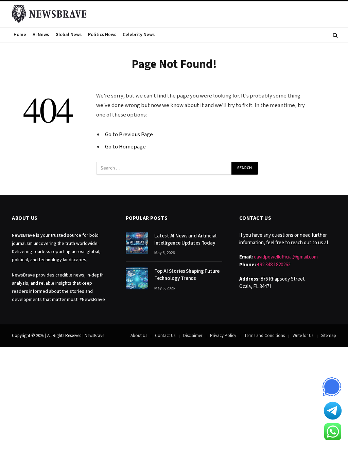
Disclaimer (192, 336)
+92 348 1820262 (273, 264)
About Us (138, 336)
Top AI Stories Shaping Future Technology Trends (187, 275)
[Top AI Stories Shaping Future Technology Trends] (137, 278)
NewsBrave (94, 336)
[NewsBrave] (49, 14)
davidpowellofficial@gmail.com (286, 257)
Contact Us (165, 336)
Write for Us (303, 336)
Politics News (102, 34)
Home (20, 34)
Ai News (41, 34)
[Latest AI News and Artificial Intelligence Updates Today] (137, 243)
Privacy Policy (223, 336)
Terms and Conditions (264, 336)
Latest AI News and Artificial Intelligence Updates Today (185, 239)
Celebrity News (139, 34)
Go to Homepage (125, 147)
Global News (68, 34)
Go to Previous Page (129, 134)
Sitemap (328, 336)
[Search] (334, 35)
